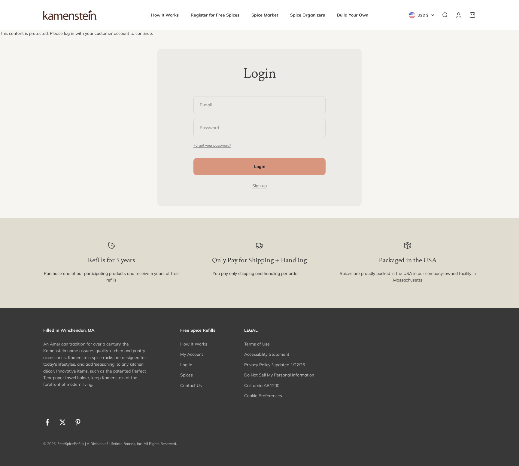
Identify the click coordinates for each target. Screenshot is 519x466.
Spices (186, 375)
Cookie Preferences (263, 395)
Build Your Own (352, 15)
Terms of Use (257, 344)
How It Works (165, 15)
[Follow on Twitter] (63, 422)
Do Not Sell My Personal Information (279, 375)
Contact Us (191, 385)
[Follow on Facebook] (47, 422)
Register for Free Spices (215, 15)
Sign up (259, 185)
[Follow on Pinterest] (78, 422)
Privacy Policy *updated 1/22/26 (274, 364)
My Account (191, 354)
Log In (186, 364)
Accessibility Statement (266, 354)
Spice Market (264, 15)
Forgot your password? (212, 145)
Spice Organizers (307, 15)
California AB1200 (261, 385)
